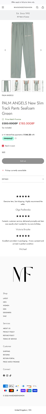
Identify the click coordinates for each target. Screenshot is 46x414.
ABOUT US (6, 328)
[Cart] (43, 7)
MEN (4, 302)
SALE (5, 316)
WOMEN (6, 305)
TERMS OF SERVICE (10, 339)
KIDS (4, 309)
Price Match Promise (13, 119)
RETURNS (6, 355)
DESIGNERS (7, 312)
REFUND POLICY (8, 335)
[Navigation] (3, 7)
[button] (5, 50)
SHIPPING (6, 351)
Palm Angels (7, 95)
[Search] (37, 7)
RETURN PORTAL (8, 358)
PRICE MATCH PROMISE (11, 362)
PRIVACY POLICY (9, 332)
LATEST (5, 298)
